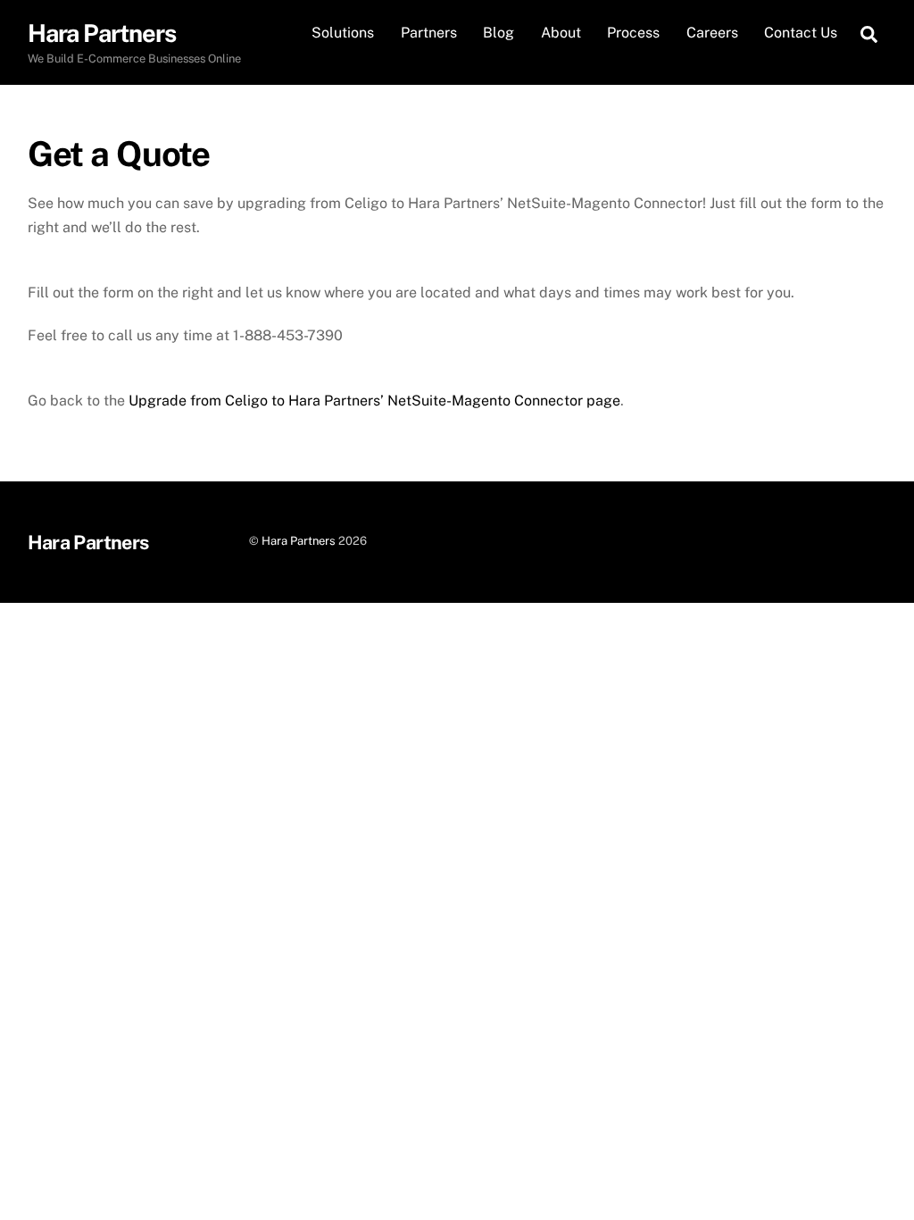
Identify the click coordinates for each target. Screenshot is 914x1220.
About (561, 32)
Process (633, 32)
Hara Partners (299, 540)
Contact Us (800, 32)
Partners (429, 32)
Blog (498, 32)
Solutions (343, 32)
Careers (712, 32)
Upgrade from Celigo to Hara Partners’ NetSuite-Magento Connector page (374, 400)
